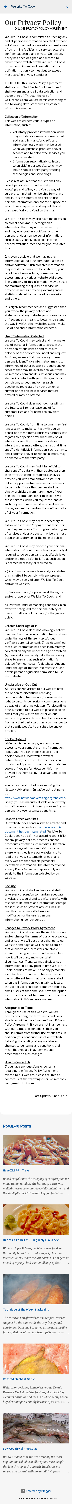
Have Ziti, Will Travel (16, 1170)
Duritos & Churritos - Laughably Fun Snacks (31, 1240)
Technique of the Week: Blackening (26, 1309)
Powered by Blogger (38, 1491)
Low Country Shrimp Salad (20, 1448)
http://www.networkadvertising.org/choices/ (35, 798)
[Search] (66, 6)
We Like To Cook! (23, 6)
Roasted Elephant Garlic (19, 1379)
